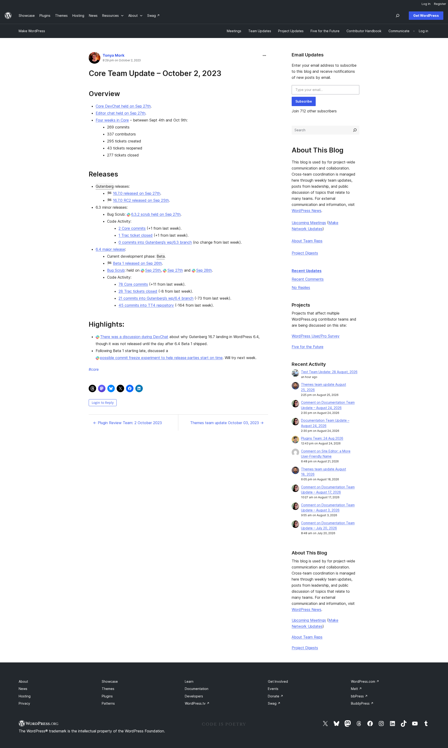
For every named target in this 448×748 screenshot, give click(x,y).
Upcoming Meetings (309, 222)
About (23, 681)
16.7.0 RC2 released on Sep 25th (141, 200)
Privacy (24, 703)
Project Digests (305, 253)
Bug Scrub (116, 270)
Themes (108, 689)
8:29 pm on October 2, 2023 (122, 60)
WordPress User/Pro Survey (316, 336)
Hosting (25, 696)
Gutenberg (105, 186)
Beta (161, 256)
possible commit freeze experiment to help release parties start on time (161, 357)
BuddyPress (362, 703)
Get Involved (278, 681)
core (94, 369)
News (23, 689)
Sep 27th (175, 270)
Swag (274, 703)
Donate (275, 696)
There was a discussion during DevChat (134, 336)
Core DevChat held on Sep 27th (123, 106)
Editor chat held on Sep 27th (120, 113)
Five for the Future (307, 346)
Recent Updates (307, 270)
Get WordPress (426, 15)
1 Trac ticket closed (136, 235)
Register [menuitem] (440, 4)
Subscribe (303, 101)
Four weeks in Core (112, 120)
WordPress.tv (197, 703)
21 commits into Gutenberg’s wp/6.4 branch (156, 298)
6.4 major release (110, 249)
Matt (356, 689)
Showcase (110, 681)
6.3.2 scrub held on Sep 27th (156, 214)
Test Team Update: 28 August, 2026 (329, 372)
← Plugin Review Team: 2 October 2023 (127, 422)
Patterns (108, 703)
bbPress (359, 696)
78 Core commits (133, 284)
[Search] (354, 130)
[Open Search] (397, 15)
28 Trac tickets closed (138, 291)
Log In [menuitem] (426, 4)
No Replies (301, 287)
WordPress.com (365, 681)
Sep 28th (204, 270)
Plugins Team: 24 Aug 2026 (322, 438)
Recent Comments (308, 279)
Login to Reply (103, 402)
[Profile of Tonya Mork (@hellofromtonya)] (94, 59)
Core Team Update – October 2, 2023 (155, 73)
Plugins (107, 696)
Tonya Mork (113, 55)
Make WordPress (32, 31)
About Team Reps (307, 241)
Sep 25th (153, 270)
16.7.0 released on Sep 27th (136, 193)
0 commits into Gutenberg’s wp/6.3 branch (155, 242)
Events (273, 689)
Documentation (196, 689)
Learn (189, 681)
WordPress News (306, 210)
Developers (194, 696)
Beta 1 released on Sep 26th (137, 263)
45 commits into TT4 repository (146, 305)
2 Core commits (132, 228)
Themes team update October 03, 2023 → (227, 422)
